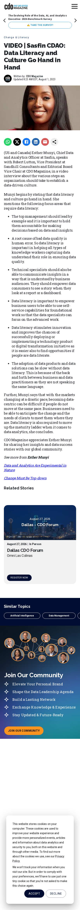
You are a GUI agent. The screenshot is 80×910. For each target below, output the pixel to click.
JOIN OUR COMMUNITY (25, 732)
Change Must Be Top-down (25, 478)
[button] (22, 616)
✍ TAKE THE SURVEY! (40, 25)
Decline (56, 893)
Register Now (19, 577)
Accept (34, 893)
